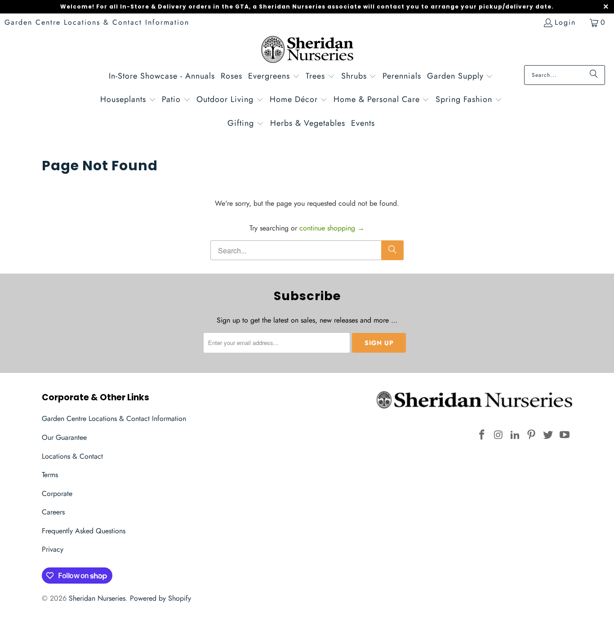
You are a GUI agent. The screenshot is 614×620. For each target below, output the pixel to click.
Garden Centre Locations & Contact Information (96, 22)
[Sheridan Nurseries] (307, 50)
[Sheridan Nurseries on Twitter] (548, 435)
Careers (53, 512)
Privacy (52, 549)
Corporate (57, 493)
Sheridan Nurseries (97, 598)
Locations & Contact (72, 456)
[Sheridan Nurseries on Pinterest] (531, 435)
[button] (274, 77)
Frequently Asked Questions (83, 531)
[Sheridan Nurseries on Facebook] (482, 435)
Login (565, 22)
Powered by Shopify (160, 598)
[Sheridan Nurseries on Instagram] (499, 435)
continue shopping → (332, 228)
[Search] (594, 75)
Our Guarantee (64, 437)
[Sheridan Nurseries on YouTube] (564, 435)
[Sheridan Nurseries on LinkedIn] (515, 435)
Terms (50, 474)
